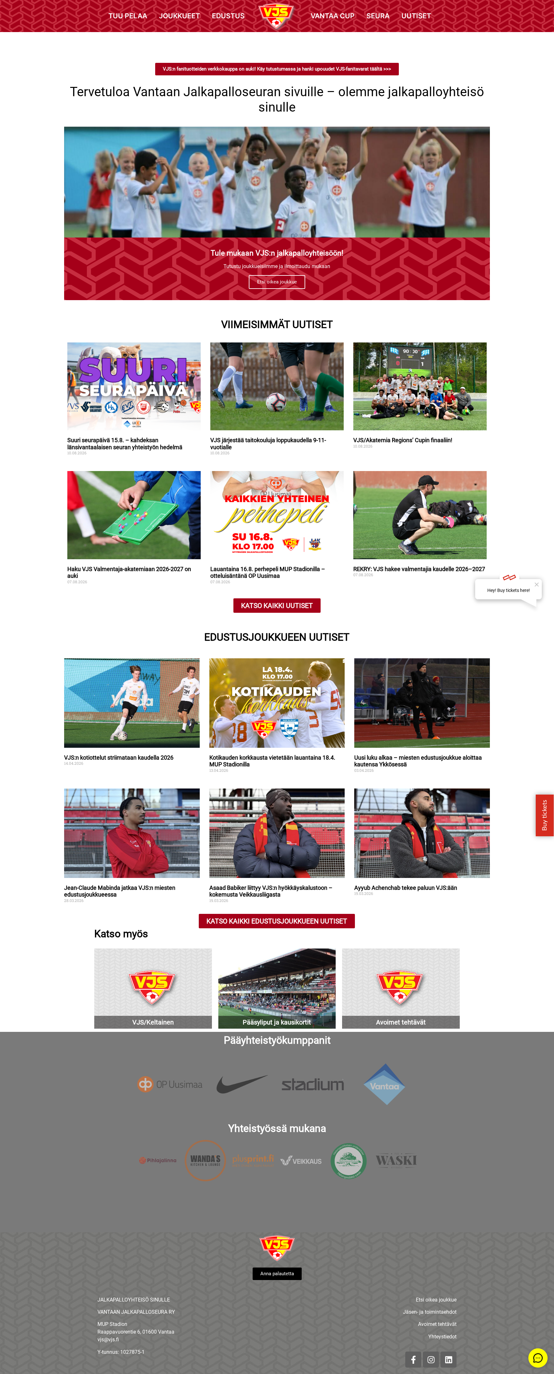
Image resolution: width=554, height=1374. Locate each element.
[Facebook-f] (413, 1360)
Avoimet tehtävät (437, 1324)
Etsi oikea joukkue (277, 282)
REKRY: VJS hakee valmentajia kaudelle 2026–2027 (419, 569)
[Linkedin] (449, 1360)
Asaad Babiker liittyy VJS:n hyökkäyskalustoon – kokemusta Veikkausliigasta (270, 891)
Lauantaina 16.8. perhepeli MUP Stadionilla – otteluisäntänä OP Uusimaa (267, 572)
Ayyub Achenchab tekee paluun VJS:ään (406, 887)
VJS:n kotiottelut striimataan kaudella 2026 (118, 757)
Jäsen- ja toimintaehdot (430, 1312)
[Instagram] (431, 1360)
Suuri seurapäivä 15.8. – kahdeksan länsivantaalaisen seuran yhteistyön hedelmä (124, 444)
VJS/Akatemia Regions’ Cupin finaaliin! (402, 440)
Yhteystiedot (442, 1337)
